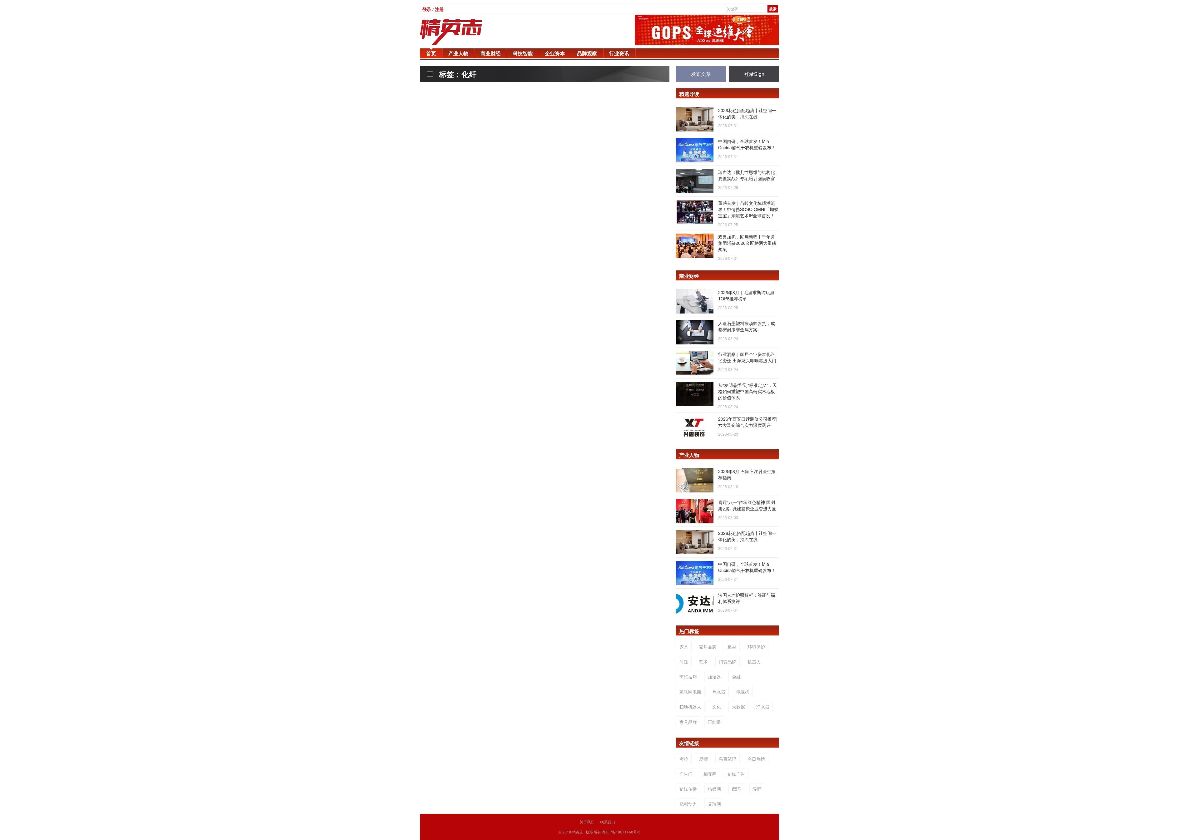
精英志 (577, 831)
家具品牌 (688, 722)
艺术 (703, 662)
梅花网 (710, 774)
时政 (683, 662)
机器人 (754, 662)
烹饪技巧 (688, 677)
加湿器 (714, 677)
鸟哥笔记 (727, 759)
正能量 (714, 722)
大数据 (738, 707)
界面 (757, 789)
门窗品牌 (727, 662)
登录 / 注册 (433, 9)
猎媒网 (714, 789)
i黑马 (737, 789)
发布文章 (701, 73)
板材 (732, 647)
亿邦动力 (688, 804)
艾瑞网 (714, 804)
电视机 (742, 692)
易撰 (703, 759)
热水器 (718, 692)
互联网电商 (690, 692)
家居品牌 (708, 647)
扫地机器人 (690, 707)
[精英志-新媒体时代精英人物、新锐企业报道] (463, 32)
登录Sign (754, 73)
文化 (716, 707)
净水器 (762, 707)
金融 (736, 677)
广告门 (686, 774)
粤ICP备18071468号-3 (621, 831)
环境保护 (756, 647)
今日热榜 (756, 759)
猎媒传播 (688, 789)
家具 (683, 647)
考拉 (683, 759)
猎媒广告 (736, 774)
